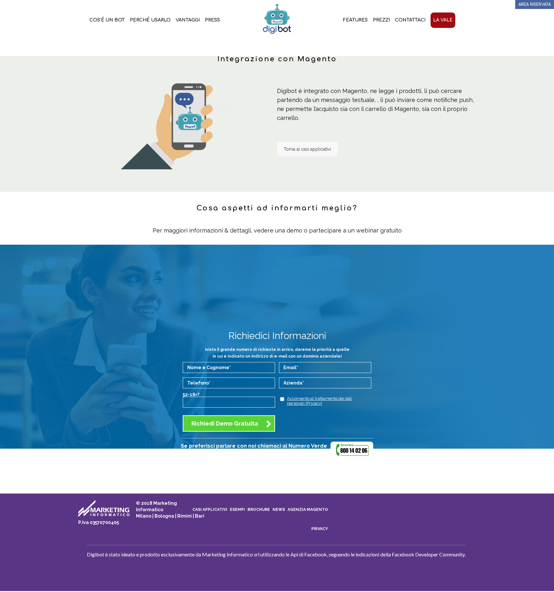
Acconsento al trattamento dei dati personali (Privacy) (319, 401)
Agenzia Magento (308, 509)
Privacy (319, 529)
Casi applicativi (209, 509)
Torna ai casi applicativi (307, 149)
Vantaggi (188, 20)
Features (355, 20)
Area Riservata (534, 4)
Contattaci (410, 20)
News (279, 509)
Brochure (259, 509)
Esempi (237, 509)
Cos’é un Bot (107, 20)
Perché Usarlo (150, 20)
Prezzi (381, 20)
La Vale (443, 20)
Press (212, 20)
